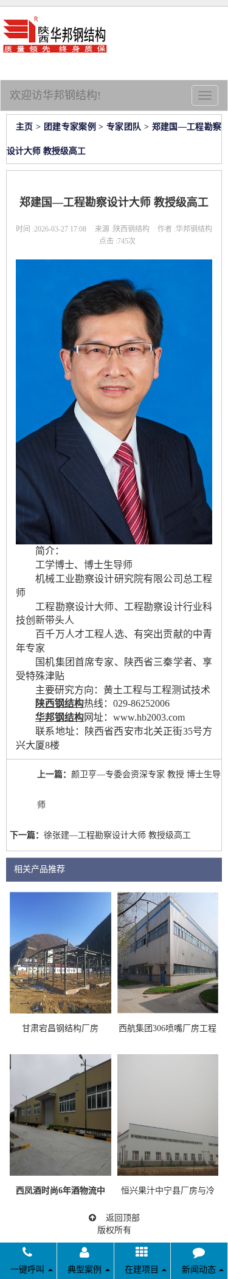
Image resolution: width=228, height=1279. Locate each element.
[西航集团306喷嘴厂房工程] (168, 951)
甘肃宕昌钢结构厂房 (60, 1028)
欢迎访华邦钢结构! (55, 95)
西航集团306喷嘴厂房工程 (167, 1028)
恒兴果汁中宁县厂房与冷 (168, 1190)
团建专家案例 (70, 126)
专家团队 (123, 126)
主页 (24, 126)
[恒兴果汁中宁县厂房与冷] (168, 1114)
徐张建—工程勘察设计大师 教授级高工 (117, 835)
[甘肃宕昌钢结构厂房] (60, 951)
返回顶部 (118, 1217)
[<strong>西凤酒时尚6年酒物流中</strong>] (60, 1114)
